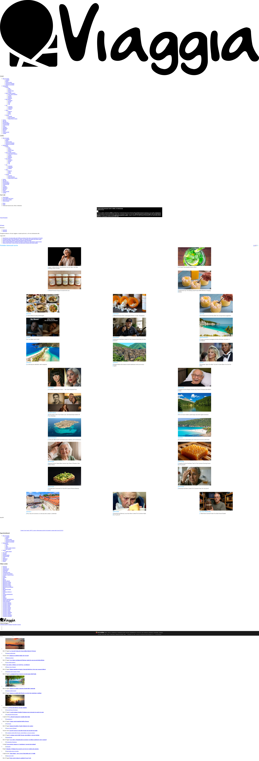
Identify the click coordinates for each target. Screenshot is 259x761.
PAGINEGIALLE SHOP (121, 632)
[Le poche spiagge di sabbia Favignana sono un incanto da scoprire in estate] (131, 710)
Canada (9, 95)
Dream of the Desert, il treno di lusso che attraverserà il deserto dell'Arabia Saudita (20, 242)
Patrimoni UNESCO (7, 591)
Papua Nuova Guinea (12, 118)
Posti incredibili (6, 123)
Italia (9, 88)
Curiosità (5, 127)
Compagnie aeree (6, 572)
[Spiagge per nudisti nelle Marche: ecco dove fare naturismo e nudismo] (131, 690)
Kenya (9, 113)
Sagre (4, 593)
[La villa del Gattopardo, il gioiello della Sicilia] (131, 714)
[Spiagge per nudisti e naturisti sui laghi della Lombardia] (131, 681)
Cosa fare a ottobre (7, 613)
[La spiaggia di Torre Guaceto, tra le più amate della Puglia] (131, 671)
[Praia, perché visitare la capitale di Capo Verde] (131, 755)
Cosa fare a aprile (6, 606)
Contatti (4, 133)
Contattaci (10, 624)
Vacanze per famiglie (9, 83)
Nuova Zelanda (11, 117)
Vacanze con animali (9, 84)
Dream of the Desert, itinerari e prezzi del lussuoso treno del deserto (17, 240)
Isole (4, 578)
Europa (6, 87)
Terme (4, 596)
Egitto (9, 112)
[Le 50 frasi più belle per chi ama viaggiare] (131, 700)
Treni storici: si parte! (7, 199)
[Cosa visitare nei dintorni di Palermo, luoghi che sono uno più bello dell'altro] (131, 658)
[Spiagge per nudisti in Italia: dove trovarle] (131, 653)
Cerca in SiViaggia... (5, 623)
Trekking (5, 598)
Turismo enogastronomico (8, 599)
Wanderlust (5, 128)
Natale (4, 590)
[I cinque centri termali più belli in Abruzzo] (131, 719)
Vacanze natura (8, 82)
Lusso (4, 126)
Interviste (5, 129)
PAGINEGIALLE (114, 632)
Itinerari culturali (6, 581)
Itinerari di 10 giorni (7, 585)
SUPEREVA (161, 632)
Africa (6, 110)
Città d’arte (5, 571)
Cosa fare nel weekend (7, 573)
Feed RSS (14, 624)
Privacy (108, 634)
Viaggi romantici (6, 601)
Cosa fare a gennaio (7, 602)
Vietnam (10, 109)
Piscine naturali (6, 200)
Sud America (8, 99)
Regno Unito (11, 90)
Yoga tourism (5, 197)
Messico (10, 96)
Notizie (4, 119)
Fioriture (4, 577)
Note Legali (104, 634)
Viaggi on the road (7, 600)
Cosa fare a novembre (7, 615)
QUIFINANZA (150, 632)
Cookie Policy (112, 634)
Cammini (7, 79)
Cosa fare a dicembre (7, 616)
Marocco (10, 111)
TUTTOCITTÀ (138, 632)
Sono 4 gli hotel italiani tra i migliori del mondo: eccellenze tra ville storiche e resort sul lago (22, 241)
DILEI (143, 632)
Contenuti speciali (4, 624)
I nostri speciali (6, 132)
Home (4, 203)
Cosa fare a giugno (7, 608)
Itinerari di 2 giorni (7, 583)
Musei (4, 588)
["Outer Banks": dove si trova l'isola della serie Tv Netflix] (131, 751)
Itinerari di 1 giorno (7, 582)
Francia (9, 89)
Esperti (4, 130)
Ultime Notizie (8, 551)
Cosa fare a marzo (6, 605)
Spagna (9, 92)
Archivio (19, 624)
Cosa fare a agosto (7, 611)
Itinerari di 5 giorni (7, 584)
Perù (9, 102)
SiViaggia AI (5, 122)
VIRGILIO (109, 632)
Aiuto (125, 634)
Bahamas (10, 98)
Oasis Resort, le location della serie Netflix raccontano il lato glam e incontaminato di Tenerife (23, 238)
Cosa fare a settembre (7, 612)
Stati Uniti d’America (12, 94)
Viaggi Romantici (3, 217)
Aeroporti (5, 567)
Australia (10, 116)
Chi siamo (100, 634)
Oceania (7, 115)
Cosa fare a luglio (6, 610)
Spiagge (4, 595)
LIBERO (105, 632)
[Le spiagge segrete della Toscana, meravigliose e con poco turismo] (131, 732)
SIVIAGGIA (146, 632)
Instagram (5, 231)
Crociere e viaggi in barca (8, 574)
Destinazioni (5, 86)
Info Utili (5, 552)
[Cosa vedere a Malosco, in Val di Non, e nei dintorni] (131, 662)
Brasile (9, 101)
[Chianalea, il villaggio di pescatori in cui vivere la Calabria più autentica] (131, 746)
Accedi (2, 76)
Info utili (4, 121)
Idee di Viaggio (6, 535)
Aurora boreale (6, 568)
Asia (6, 105)
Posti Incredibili (6, 555)
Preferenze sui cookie (119, 634)
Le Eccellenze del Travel (8, 198)
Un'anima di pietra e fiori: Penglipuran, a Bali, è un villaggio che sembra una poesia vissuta (22, 239)
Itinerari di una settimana (8, 587)
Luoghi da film (6, 124)
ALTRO (2, 135)
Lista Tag (5, 566)
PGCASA (127, 632)
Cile (9, 104)
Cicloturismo (5, 570)
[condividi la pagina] (97, 211)
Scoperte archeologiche (8, 594)
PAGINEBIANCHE (133, 632)
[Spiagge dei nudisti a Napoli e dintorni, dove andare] (131, 723)
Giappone (10, 106)
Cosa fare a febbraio (7, 604)
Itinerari (4, 579)
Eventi (4, 576)
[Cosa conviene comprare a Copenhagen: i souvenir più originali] (131, 742)
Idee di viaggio (6, 78)
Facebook (5, 230)
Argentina (10, 100)
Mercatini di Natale (7, 589)
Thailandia (10, 107)
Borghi (6, 81)
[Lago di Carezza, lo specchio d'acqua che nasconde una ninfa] (131, 728)
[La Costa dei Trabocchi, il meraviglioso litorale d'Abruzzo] (131, 643)
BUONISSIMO (156, 632)
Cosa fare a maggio (7, 607)
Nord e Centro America (10, 93)
